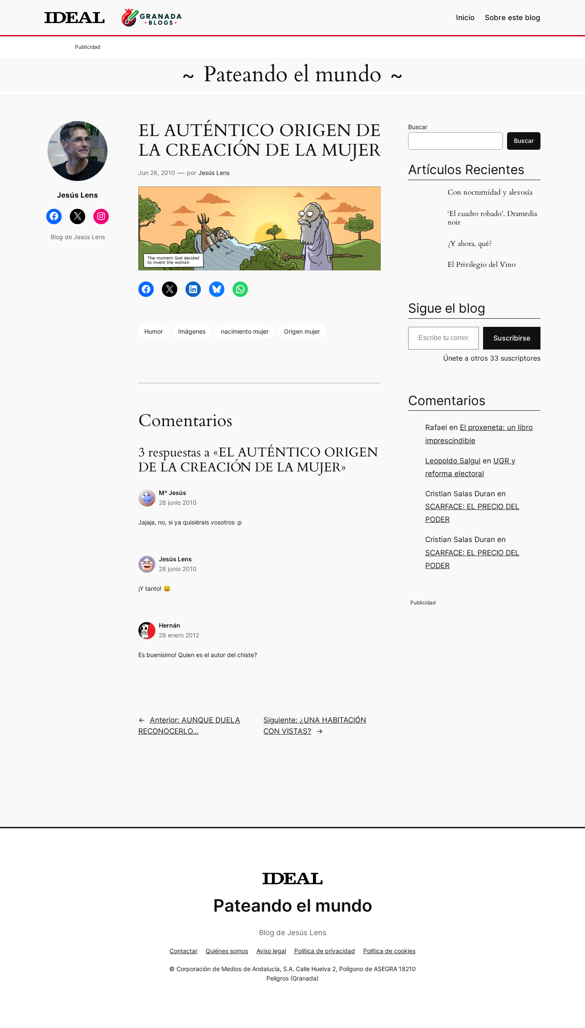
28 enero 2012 (179, 635)
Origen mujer (302, 331)
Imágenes (192, 331)
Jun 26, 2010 (156, 172)
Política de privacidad (324, 950)
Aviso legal (271, 950)
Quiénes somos (227, 950)
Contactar (183, 950)
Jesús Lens (214, 172)
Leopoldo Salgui (453, 460)
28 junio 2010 (178, 502)
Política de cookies (389, 950)
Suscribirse (511, 338)
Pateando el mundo (292, 74)
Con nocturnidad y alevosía (490, 192)
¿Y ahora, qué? (470, 244)
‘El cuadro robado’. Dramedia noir (492, 218)
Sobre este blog (512, 17)
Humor (153, 331)
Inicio (465, 17)
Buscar (417, 126)
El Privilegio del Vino (482, 265)
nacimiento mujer (245, 331)
